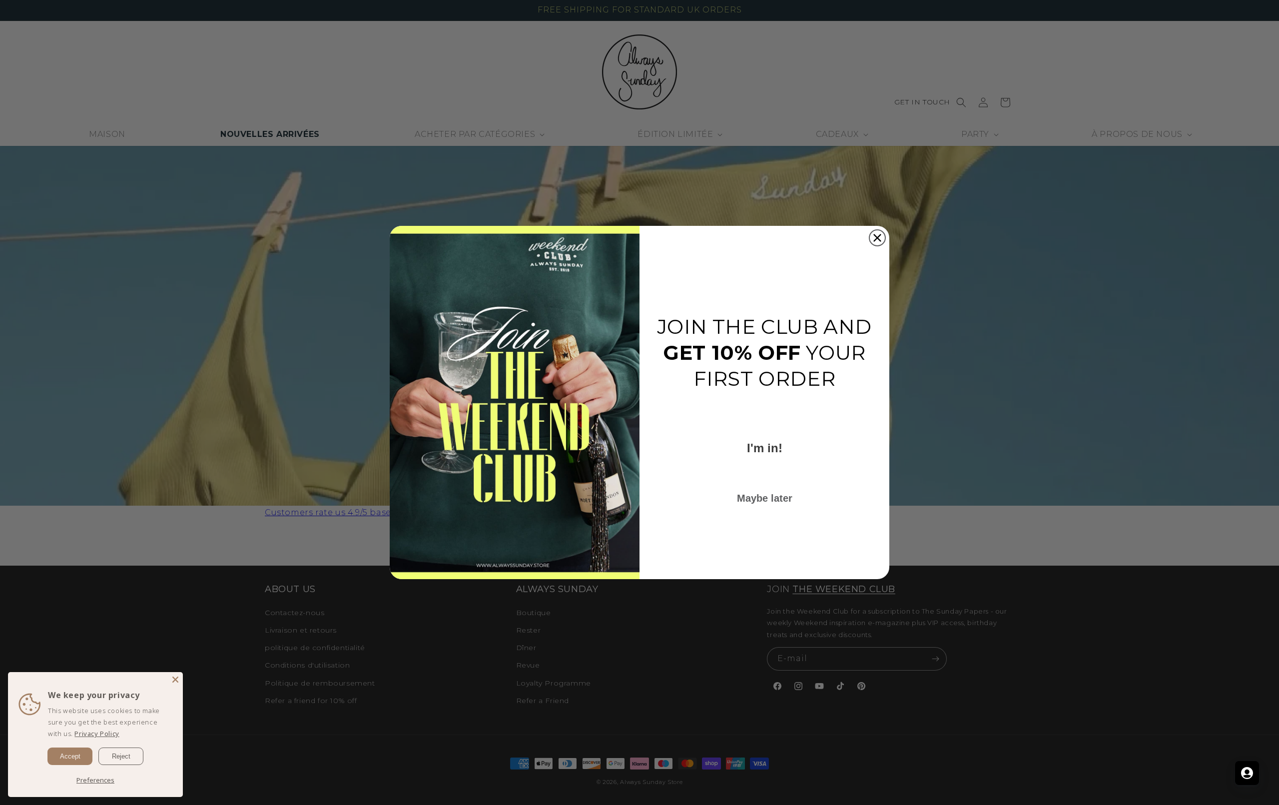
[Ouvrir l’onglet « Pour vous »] (1247, 773)
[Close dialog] (877, 238)
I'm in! (764, 448)
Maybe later (764, 498)
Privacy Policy (96, 733)
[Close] (175, 680)
